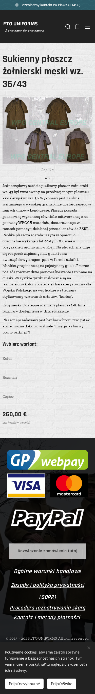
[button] (67, 26)
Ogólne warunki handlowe (47, 571)
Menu (87, 27)
